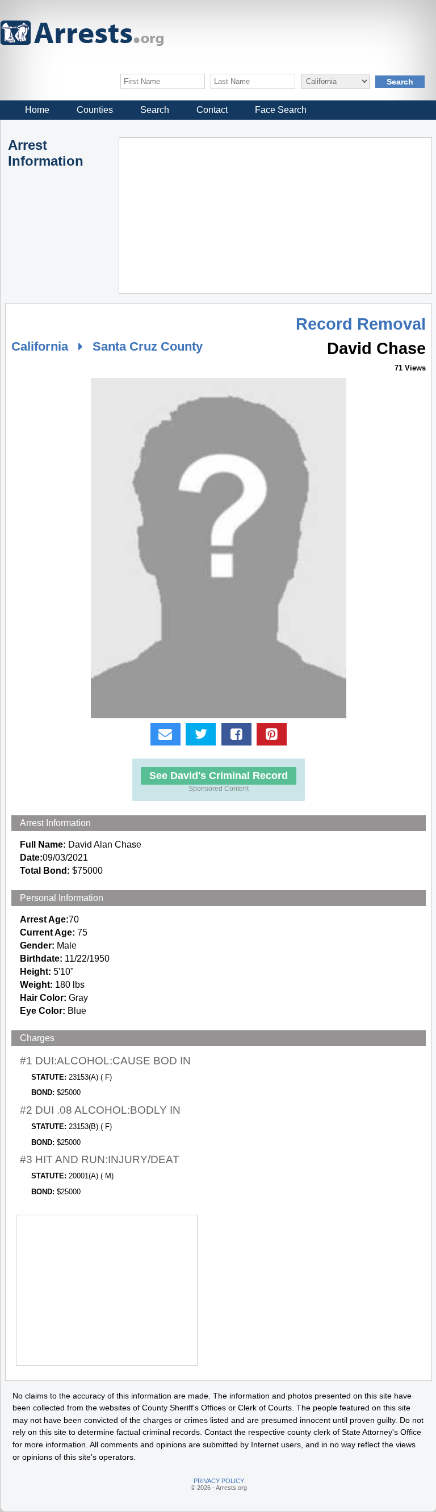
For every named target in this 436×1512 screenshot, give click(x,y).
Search (154, 110)
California (39, 346)
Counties (95, 110)
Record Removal (361, 324)
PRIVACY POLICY (219, 1480)
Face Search (281, 110)
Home (37, 110)
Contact (212, 110)
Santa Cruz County (148, 346)
